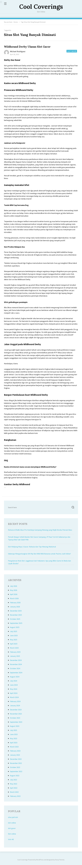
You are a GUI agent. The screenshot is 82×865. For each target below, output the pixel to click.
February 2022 (15, 796)
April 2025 (13, 644)
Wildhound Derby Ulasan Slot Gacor (27, 46)
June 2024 (14, 685)
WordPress (40, 860)
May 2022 (13, 784)
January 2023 (15, 755)
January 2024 (15, 705)
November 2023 (16, 714)
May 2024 (13, 689)
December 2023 (16, 709)
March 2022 (14, 792)
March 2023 (14, 747)
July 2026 (13, 586)
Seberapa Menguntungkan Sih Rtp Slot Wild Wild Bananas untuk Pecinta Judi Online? (39, 554)
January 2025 (15, 656)
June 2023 (14, 734)
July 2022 (13, 779)
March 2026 (14, 598)
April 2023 (13, 742)
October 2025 (15, 619)
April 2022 (13, 788)
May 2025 (13, 639)
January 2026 (15, 607)
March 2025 (14, 648)
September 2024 (16, 672)
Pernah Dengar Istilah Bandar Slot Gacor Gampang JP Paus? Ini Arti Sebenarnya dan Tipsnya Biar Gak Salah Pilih (39, 538)
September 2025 (16, 623)
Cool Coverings (41, 6)
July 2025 (13, 631)
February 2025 (15, 652)
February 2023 (15, 751)
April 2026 (13, 594)
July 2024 (13, 681)
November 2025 (16, 615)
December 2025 (16, 611)
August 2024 (14, 677)
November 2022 (16, 763)
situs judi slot (13, 817)
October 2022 (15, 767)
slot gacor (12, 828)
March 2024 (14, 697)
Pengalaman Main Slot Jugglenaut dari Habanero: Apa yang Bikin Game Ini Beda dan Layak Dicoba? (39, 562)
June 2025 (14, 635)
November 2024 (16, 664)
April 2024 (13, 693)
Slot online (12, 834)
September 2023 (16, 722)
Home (16, 22)
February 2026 (15, 602)
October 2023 (15, 718)
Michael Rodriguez (17, 51)
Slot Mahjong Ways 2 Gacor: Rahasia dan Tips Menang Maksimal (32, 547)
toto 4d (11, 839)
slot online (12, 823)
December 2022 (16, 759)
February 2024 (15, 701)
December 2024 (16, 660)
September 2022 (16, 771)
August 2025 (14, 627)
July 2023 (13, 730)
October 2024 (15, 668)
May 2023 (13, 738)
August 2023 (14, 726)
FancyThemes (59, 860)
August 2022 (14, 775)
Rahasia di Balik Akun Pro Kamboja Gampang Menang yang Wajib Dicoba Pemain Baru (40, 530)
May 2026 (13, 590)
